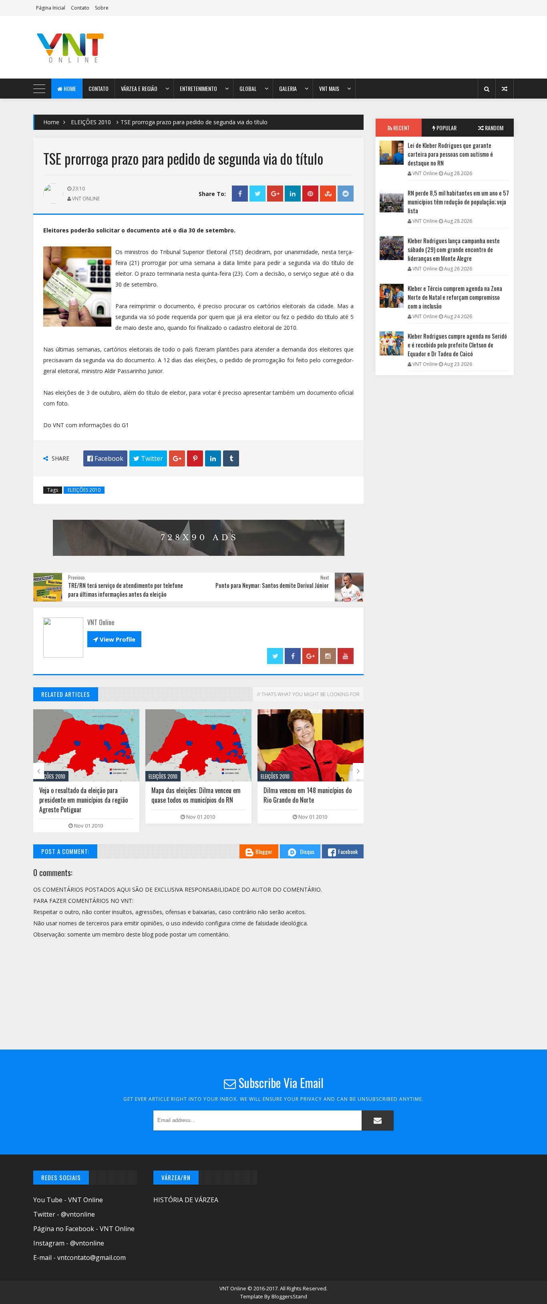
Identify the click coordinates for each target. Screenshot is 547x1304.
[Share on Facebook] (240, 194)
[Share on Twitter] (257, 194)
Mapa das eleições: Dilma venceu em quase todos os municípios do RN (196, 795)
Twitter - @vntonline (64, 1214)
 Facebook (105, 458)
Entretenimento (198, 88)
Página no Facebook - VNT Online (84, 1228)
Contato (80, 7)
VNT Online (233, 1288)
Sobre (102, 7)
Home (69, 88)
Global (248, 88)
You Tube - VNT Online (68, 1199)
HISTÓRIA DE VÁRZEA (185, 1199)
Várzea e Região (139, 88)
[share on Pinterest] (310, 194)
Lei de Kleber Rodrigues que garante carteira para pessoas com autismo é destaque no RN (450, 154)
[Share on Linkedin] (293, 194)
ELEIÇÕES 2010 (91, 122)
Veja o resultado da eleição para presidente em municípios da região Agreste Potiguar (83, 799)
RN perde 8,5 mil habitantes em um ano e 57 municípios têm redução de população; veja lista (458, 201)
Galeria (288, 88)
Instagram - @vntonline (68, 1243)
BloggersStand (289, 1296)
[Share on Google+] (275, 194)
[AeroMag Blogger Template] (103, 47)
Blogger (263, 851)
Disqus (307, 851)
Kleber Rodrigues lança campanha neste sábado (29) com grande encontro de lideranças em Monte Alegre (454, 249)
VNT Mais (329, 88)
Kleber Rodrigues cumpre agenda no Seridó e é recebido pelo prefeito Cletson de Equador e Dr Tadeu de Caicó (457, 344)
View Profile (114, 639)
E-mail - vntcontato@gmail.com (79, 1257)
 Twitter (148, 458)
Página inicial (50, 7)
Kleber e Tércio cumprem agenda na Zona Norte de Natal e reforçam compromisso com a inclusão (455, 297)
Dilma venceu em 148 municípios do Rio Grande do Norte (307, 795)
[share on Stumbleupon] (328, 194)
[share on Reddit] (346, 194)
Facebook (348, 851)
